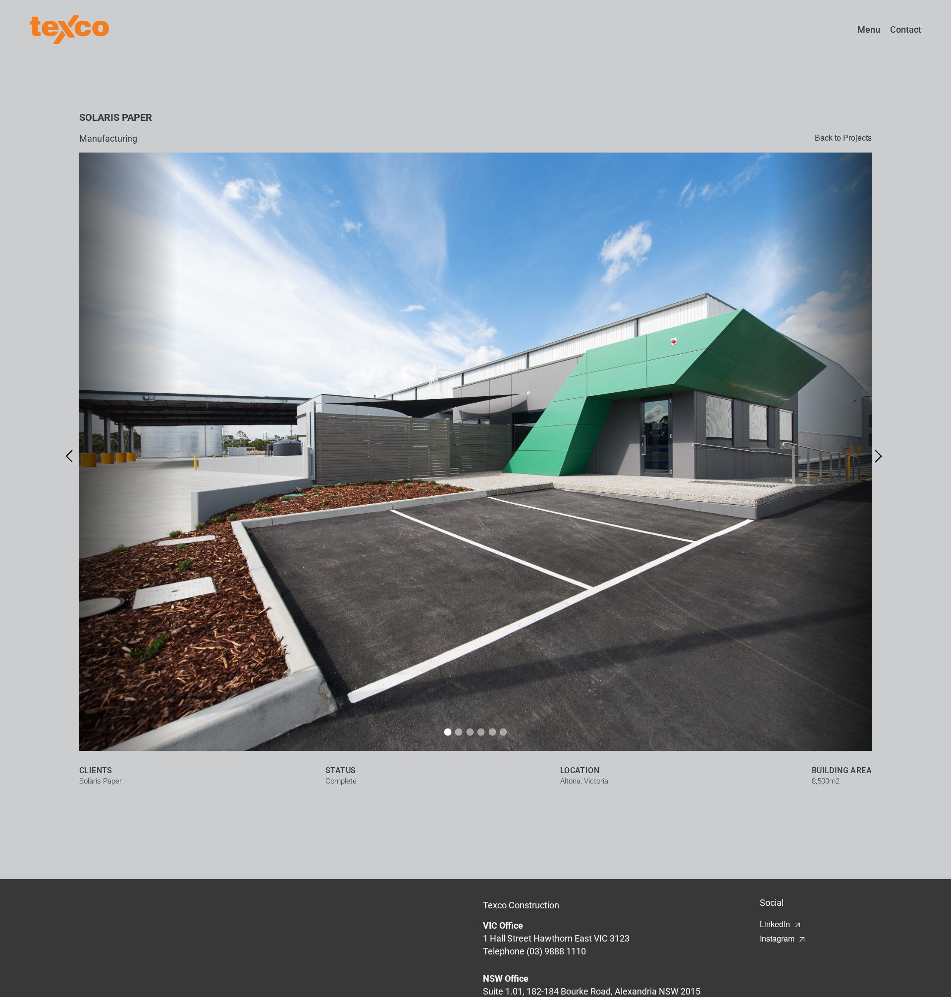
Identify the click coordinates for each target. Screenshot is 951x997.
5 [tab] (492, 732)
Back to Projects (843, 137)
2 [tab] (459, 732)
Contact (905, 29)
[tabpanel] (475, 452)
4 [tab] (481, 732)
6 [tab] (503, 732)
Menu (868, 29)
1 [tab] (447, 732)
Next (875, 456)
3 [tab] (470, 732)
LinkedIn (775, 924)
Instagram (777, 938)
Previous (72, 456)
